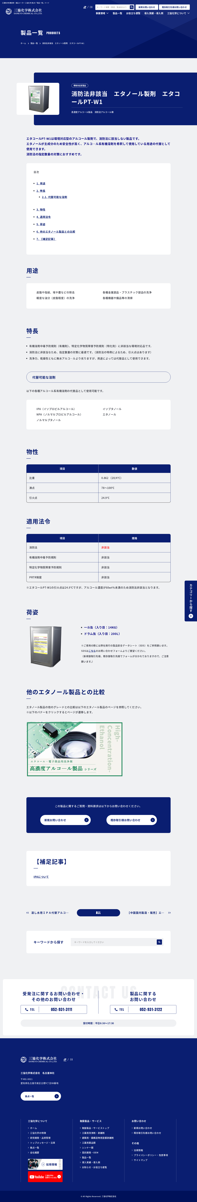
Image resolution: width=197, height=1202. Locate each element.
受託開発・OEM (90, 1152)
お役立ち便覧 (133, 13)
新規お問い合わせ (143, 1127)
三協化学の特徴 (38, 1132)
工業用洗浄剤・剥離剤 (93, 1132)
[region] (98, 484)
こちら (92, 651)
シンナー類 (87, 1147)
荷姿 (40, 224)
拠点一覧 (34, 1147)
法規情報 (138, 1150)
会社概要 (34, 1152)
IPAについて (41, 877)
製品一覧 (34, 43)
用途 (40, 183)
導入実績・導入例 (153, 13)
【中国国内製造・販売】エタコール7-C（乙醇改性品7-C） (149, 912)
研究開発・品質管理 (40, 1137)
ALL (98, 912)
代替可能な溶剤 (54, 197)
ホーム (23, 43)
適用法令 (43, 217)
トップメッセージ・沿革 (42, 1142)
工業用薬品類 (89, 1142)
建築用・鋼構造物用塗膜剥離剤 (98, 1137)
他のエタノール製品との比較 (55, 231)
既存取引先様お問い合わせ (147, 1132)
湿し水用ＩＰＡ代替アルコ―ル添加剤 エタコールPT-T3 (50, 912)
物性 (40, 209)
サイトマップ (141, 1159)
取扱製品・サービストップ (95, 1127)
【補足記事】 (46, 239)
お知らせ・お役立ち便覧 (94, 1167)
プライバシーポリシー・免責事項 (151, 1155)
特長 (40, 191)
